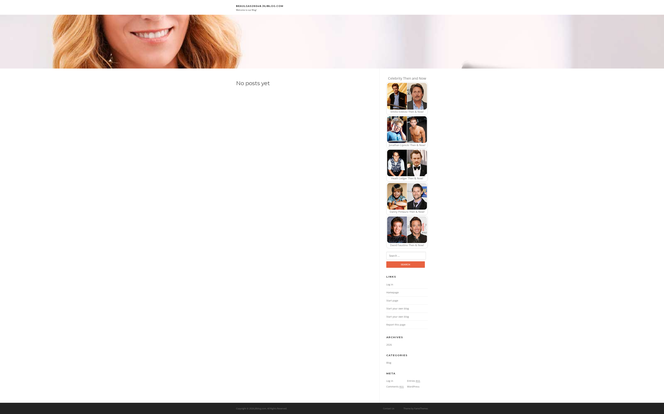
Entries (413, 380)
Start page (392, 300)
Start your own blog (397, 308)
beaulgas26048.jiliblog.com (259, 5)
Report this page (395, 324)
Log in (389, 284)
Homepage (392, 292)
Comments (395, 386)
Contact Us (388, 408)
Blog (388, 362)
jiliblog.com (260, 408)
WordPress (413, 386)
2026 (389, 344)
